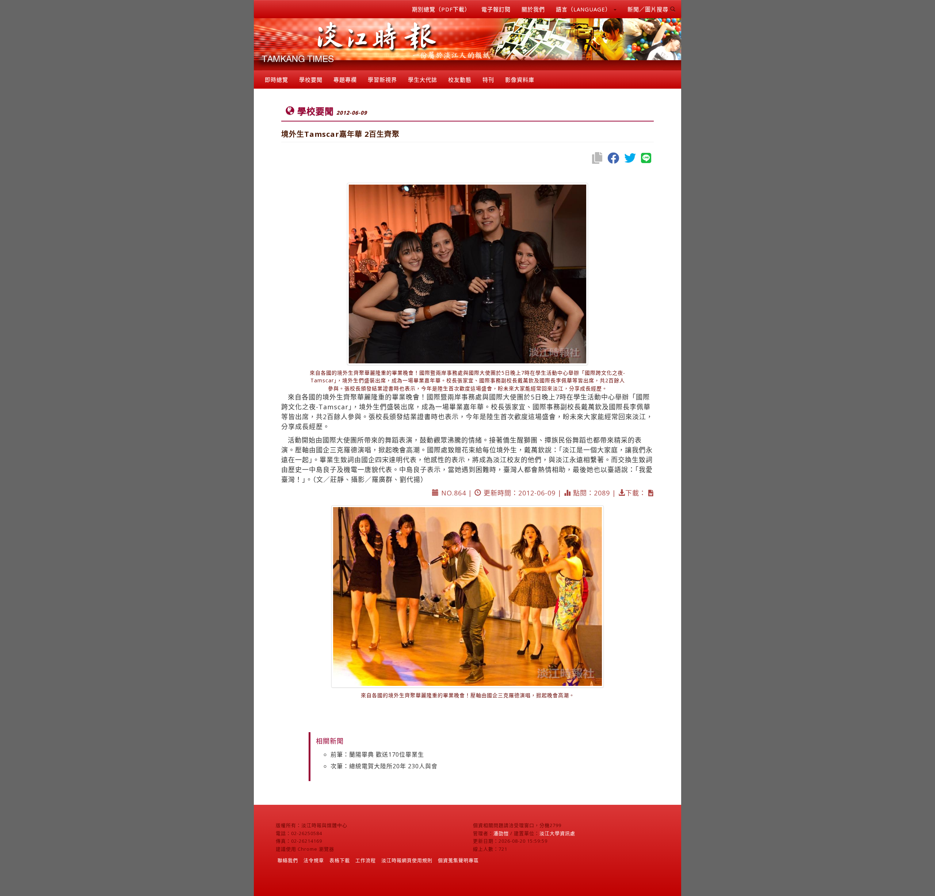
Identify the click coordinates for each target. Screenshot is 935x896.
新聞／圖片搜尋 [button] (648, 9)
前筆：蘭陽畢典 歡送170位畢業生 (377, 754)
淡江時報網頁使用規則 (406, 860)
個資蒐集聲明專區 (458, 860)
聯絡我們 (288, 860)
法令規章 (314, 860)
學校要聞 (311, 79)
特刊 (488, 79)
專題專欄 (345, 79)
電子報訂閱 (496, 9)
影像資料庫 (519, 79)
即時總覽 (276, 79)
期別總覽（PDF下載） (441, 9)
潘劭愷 (501, 833)
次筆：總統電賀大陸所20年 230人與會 (384, 766)
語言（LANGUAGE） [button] (584, 9)
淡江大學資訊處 (557, 833)
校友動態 (460, 79)
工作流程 (365, 860)
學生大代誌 (422, 79)
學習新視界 (382, 79)
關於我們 (533, 9)
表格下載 (339, 860)
